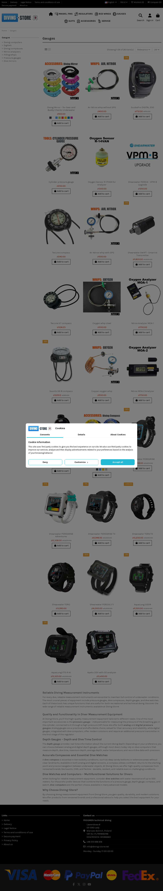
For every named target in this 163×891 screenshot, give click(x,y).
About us (24, 5)
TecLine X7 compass (61, 323)
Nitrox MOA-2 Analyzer (142, 391)
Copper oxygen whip (101, 391)
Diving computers (13, 42)
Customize (80, 462)
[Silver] (106, 469)
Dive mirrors (10, 61)
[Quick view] (77, 72)
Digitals (8, 45)
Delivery (14, 2)
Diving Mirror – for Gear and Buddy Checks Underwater (61, 108)
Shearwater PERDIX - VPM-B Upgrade (142, 183)
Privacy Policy (11, 840)
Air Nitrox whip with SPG (102, 252)
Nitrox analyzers (12, 51)
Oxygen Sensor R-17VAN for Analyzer (102, 183)
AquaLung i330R (142, 604)
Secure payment (9, 5)
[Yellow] (65, 118)
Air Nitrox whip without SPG (102, 107)
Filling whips (10, 54)
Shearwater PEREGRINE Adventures (61, 535)
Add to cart (63, 123)
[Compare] (77, 66)
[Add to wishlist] (77, 61)
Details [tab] (81, 434)
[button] (64, 14)
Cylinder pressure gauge (61, 182)
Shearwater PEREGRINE (143, 459)
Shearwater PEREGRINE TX (101, 534)
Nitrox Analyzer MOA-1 (142, 323)
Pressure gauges (12, 58)
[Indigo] (68, 118)
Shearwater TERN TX (142, 534)
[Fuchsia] (72, 118)
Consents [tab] (45, 434)
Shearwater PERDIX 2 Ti (102, 604)
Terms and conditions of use (47, 2)
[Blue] (56, 118)
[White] (53, 118)
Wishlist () (139, 2)
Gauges (6, 37)
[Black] (50, 118)
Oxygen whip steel (101, 323)
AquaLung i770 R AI (61, 672)
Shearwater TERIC (61, 604)
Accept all (118, 462)
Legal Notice (26, 2)
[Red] (62, 118)
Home (4, 2)
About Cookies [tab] (118, 434)
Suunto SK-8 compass (61, 391)
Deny (45, 462)
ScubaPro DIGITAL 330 (142, 107)
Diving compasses (13, 48)
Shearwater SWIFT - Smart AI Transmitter (142, 254)
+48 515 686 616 (94, 841)
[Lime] (59, 118)
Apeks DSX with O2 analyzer (101, 672)
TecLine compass (61, 252)
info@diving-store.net (98, 846)
